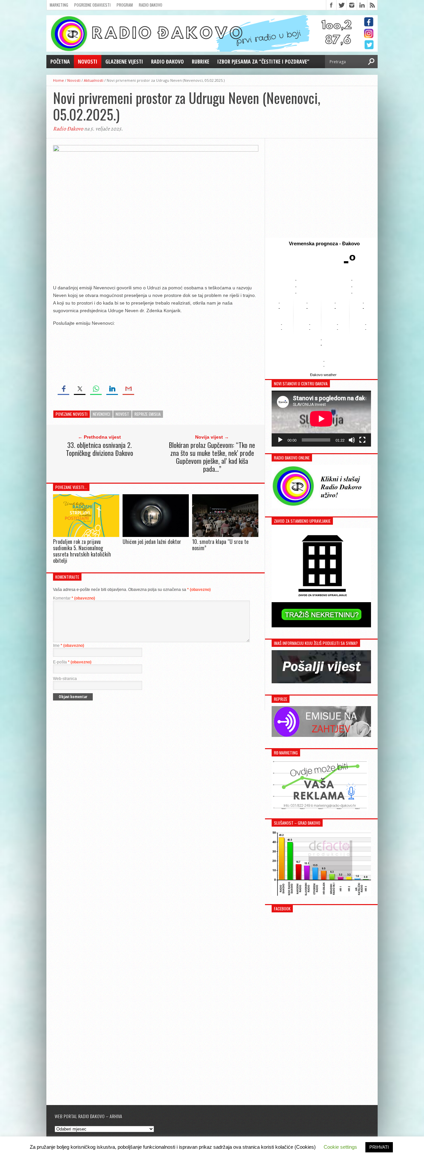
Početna (60, 61)
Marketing (59, 5)
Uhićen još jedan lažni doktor (152, 542)
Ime (68, 645)
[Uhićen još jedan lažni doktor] (156, 535)
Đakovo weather (323, 375)
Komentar (74, 598)
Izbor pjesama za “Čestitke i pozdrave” (263, 61)
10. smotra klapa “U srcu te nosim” (220, 545)
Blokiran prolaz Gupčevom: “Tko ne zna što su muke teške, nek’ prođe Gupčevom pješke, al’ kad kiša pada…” (212, 457)
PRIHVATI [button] (379, 1147)
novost (122, 414)
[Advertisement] (321, 188)
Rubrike (200, 61)
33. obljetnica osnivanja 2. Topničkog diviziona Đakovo (99, 449)
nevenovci (101, 414)
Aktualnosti (93, 80)
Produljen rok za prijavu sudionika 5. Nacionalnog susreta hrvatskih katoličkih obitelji (82, 551)
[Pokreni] (280, 440)
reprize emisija (147, 414)
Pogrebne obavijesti (92, 5)
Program (125, 5)
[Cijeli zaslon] (362, 440)
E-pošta (72, 662)
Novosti (87, 61)
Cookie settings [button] (340, 1147)
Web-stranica (65, 678)
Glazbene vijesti (124, 61)
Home (58, 80)
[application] (321, 419)
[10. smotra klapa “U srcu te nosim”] (225, 535)
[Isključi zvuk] (351, 440)
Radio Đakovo (150, 5)
